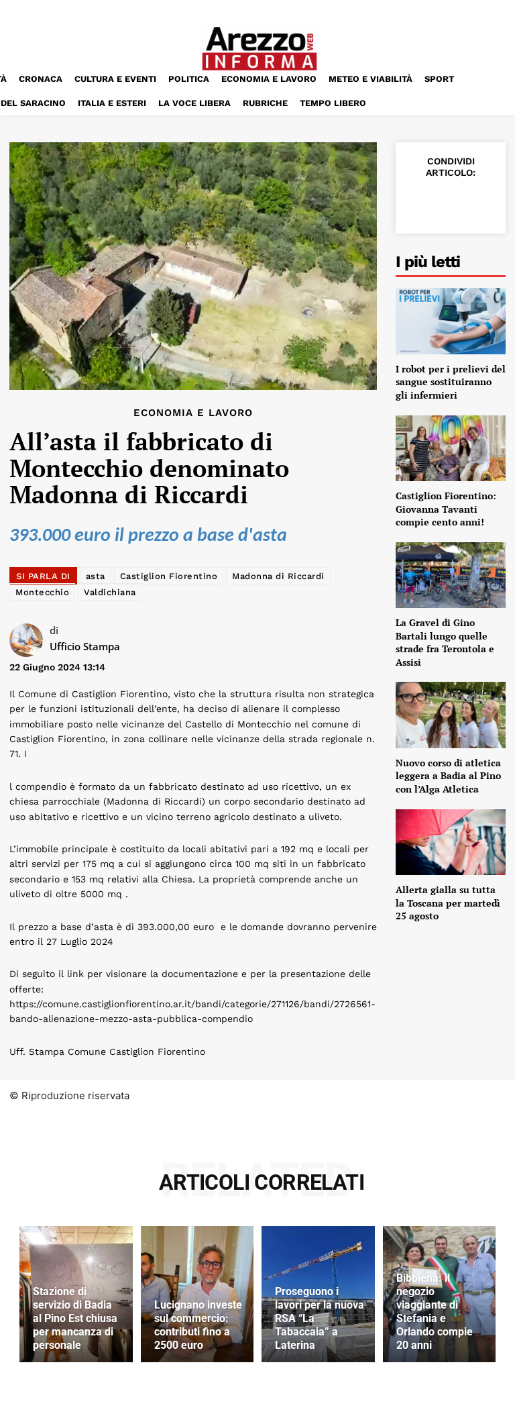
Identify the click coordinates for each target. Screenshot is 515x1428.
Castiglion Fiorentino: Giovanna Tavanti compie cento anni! (446, 508)
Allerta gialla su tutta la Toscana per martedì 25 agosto (448, 902)
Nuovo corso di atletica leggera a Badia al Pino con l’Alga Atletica (448, 775)
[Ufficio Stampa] (29, 640)
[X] (449, 202)
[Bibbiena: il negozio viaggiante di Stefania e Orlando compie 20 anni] (439, 1294)
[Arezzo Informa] (259, 48)
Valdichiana (110, 592)
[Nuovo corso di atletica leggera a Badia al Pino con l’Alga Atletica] (451, 715)
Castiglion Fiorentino (169, 576)
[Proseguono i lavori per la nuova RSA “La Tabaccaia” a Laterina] (318, 1294)
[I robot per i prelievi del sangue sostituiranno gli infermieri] (451, 321)
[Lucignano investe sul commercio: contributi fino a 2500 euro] (197, 1294)
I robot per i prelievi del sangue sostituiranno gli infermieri (451, 381)
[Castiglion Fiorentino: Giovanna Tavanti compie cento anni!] (451, 448)
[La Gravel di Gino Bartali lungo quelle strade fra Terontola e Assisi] (451, 575)
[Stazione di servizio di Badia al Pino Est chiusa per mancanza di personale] (76, 1294)
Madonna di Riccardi (278, 576)
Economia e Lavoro (193, 413)
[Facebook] (418, 202)
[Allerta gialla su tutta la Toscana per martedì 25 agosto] (451, 842)
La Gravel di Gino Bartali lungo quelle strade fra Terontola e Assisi (445, 642)
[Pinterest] (480, 202)
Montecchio (42, 592)
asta (95, 576)
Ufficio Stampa (85, 646)
